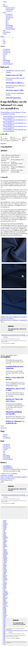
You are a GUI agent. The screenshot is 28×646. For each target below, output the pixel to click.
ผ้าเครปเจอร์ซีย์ (9, 27)
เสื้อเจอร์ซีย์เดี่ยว (9, 25)
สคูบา (7, 20)
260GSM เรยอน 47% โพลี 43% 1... (15, 82)
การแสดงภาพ (9, 11)
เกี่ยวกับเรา (5, 6)
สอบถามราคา (4, 427)
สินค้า (4, 12)
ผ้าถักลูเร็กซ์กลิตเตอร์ (10, 28)
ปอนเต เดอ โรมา (9, 17)
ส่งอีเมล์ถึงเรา (4, 143)
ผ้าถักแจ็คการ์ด (9, 15)
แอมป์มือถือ (10, 475)
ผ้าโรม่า (13, 478)
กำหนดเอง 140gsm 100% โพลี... (14, 75)
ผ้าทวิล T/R (3, 476)
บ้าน (4, 4)
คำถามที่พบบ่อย (6, 32)
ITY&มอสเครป (9, 14)
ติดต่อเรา (5, 33)
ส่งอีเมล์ (2, 481)
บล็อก (4, 30)
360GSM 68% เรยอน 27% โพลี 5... (15, 90)
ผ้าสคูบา (9, 478)
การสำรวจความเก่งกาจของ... (13, 98)
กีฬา (7, 22)
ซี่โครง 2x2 (4, 478)
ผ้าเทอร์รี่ (8, 19)
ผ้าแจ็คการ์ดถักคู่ (10, 476)
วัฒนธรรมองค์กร (10, 9)
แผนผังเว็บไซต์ (4, 475)
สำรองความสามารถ (10, 7)
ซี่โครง (7, 24)
